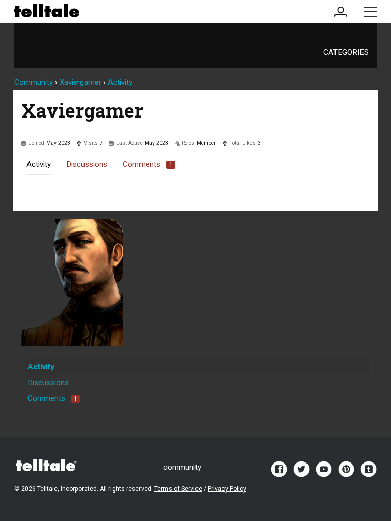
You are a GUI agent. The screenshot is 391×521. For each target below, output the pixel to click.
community (182, 467)
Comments (148, 164)
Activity (38, 164)
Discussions (86, 164)
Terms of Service (178, 489)
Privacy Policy (227, 489)
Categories (346, 52)
